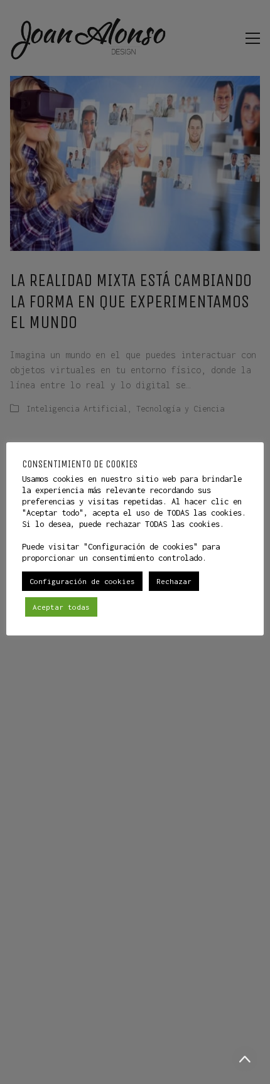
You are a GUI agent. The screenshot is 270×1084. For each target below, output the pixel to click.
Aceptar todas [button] (61, 607)
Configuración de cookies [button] (82, 581)
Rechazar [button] (174, 581)
